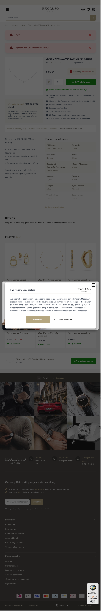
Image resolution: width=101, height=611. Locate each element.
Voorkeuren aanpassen (63, 319)
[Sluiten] (93, 284)
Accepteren (37, 319)
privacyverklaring (75, 304)
